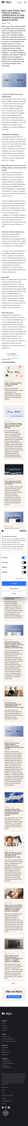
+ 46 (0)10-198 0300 (7, 1063)
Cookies (3, 1090)
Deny (14, 593)
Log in (19, 2)
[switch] (24, 562)
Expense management (8, 1039)
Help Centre (5, 1054)
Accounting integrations (8, 1041)
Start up (4, 1023)
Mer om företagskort (14, 996)
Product (4, 1034)
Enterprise (5, 1027)
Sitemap (3, 1103)
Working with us (6, 1052)
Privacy (3, 1092)
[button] (24, 2)
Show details (19, 578)
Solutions (4, 1020)
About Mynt (5, 1047)
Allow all (14, 583)
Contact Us (5, 1058)
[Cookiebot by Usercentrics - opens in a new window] (19, 531)
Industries (4, 1030)
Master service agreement (7, 1095)
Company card (6, 1036)
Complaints (4, 1098)
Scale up (4, 1025)
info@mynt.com (6, 1061)
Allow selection (14, 588)
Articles (4, 1050)
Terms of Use (5, 1087)
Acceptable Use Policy (7, 1100)
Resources (5, 1045)
